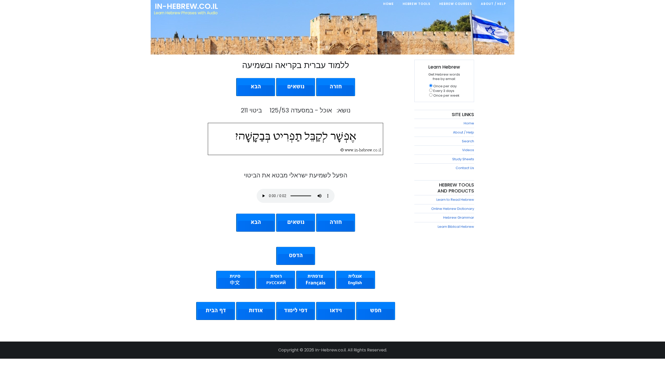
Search (468, 141)
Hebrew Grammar (458, 217)
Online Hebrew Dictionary (452, 208)
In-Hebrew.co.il (186, 6)
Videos (468, 150)
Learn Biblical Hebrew (456, 226)
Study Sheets (463, 159)
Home (469, 123)
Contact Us (465, 167)
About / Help (463, 132)
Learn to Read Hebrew (455, 199)
